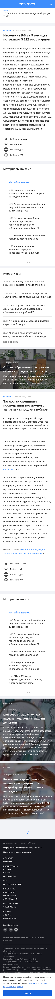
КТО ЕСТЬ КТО (9, 889)
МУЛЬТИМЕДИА (9, 876)
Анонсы (6, 10)
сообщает (8, 469)
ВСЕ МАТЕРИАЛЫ (10, 866)
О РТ (5, 881)
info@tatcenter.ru (10, 925)
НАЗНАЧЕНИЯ (9, 892)
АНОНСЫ (7, 915)
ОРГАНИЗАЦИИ (9, 896)
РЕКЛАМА (7, 912)
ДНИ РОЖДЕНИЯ (10, 899)
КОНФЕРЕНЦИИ (10, 918)
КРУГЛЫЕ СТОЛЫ (10, 904)
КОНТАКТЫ (8, 861)
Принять (27, 993)
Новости (7, 30)
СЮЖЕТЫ (7, 869)
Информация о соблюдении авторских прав (22, 847)
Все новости (11, 342)
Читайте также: (19, 182)
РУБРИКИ (7, 873)
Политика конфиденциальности (17, 852)
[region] (27, 986)
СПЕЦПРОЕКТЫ (10, 907)
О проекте (8, 858)
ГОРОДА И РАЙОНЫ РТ (12, 884)
